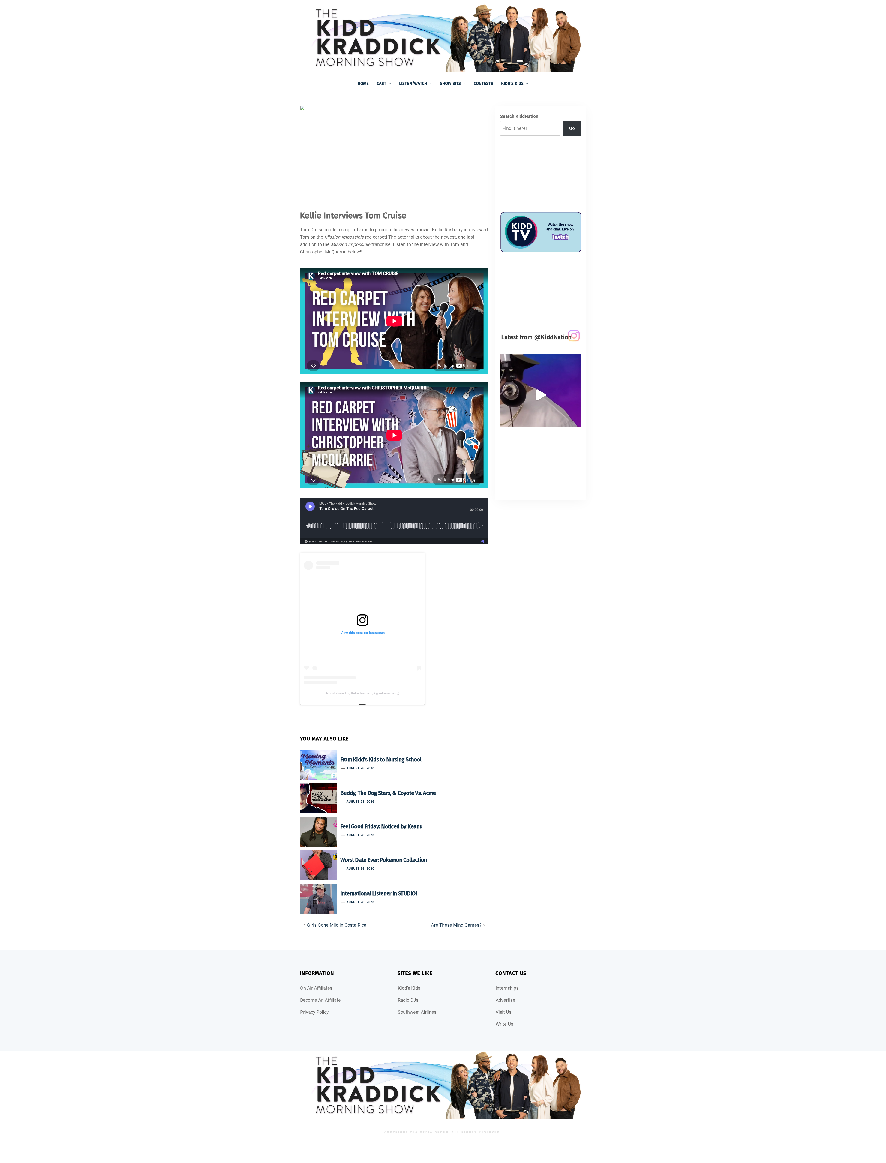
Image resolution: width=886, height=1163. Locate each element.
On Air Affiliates (316, 988)
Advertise (505, 1000)
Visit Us (503, 1012)
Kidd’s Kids (512, 83)
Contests (483, 83)
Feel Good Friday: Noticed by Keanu (381, 826)
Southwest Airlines (417, 1012)
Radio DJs (408, 1000)
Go (572, 128)
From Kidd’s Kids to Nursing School (380, 759)
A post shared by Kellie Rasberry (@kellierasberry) (362, 693)
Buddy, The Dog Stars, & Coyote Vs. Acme (388, 793)
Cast (381, 83)
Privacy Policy (314, 1012)
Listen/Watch (413, 83)
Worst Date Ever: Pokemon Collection (383, 860)
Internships (507, 988)
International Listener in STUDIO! (378, 893)
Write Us (504, 1024)
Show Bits (450, 83)
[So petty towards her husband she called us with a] (540, 395)
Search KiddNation (519, 116)
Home (363, 83)
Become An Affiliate (320, 1000)
